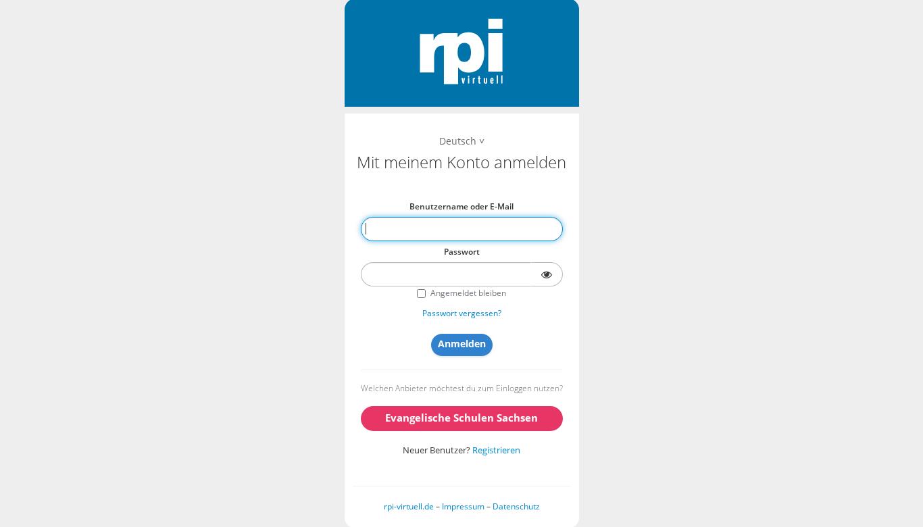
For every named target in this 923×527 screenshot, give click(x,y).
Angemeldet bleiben (468, 293)
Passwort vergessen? (461, 313)
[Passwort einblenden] (546, 274)
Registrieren (496, 450)
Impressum (463, 506)
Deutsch (457, 141)
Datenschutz (516, 506)
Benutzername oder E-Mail (461, 206)
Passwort (462, 251)
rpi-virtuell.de (409, 506)
